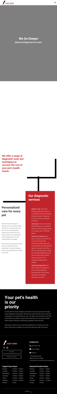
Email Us (33, 352)
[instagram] (7, 348)
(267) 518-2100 (35, 346)
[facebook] (4, 348)
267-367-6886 (35, 349)
